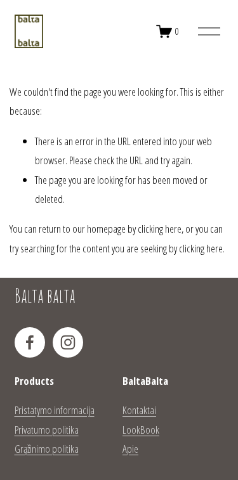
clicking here (160, 228)
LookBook (140, 429)
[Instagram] (68, 342)
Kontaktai (139, 410)
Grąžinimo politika (47, 448)
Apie (130, 448)
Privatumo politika (47, 429)
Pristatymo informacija (55, 410)
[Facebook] (30, 342)
